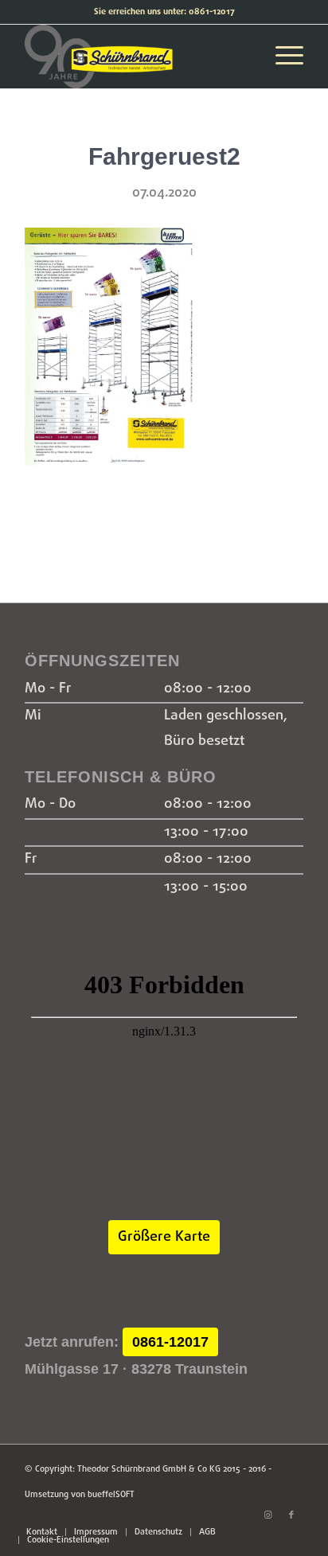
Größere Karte (164, 1237)
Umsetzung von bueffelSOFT (80, 1494)
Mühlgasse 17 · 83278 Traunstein (136, 1369)
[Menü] (281, 56)
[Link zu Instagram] (267, 1515)
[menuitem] (41, 1532)
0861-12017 (170, 1342)
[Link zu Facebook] (291, 1515)
